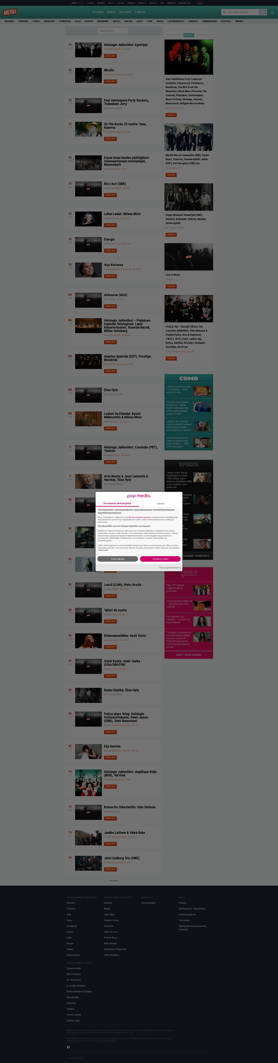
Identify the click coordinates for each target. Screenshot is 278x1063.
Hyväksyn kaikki (160, 559)
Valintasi (161, 503)
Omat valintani (118, 559)
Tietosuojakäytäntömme (170, 567)
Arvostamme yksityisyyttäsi (117, 503)
